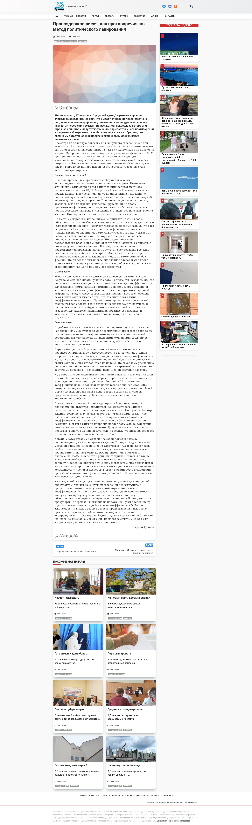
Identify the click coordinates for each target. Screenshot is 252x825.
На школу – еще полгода (123, 765)
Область (109, 16)
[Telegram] (66, 108)
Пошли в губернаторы (69, 709)
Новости (81, 16)
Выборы (59, 618)
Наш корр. (76, 37)
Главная (68, 16)
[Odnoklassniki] (62, 108)
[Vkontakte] (57, 108)
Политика (83, 41)
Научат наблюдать (67, 597)
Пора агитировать (119, 653)
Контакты (169, 16)
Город (95, 16)
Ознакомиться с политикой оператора (173, 821)
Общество (139, 16)
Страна (124, 16)
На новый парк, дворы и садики (128, 597)
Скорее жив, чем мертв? (71, 765)
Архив (154, 16)
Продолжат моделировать (125, 709)
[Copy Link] (76, 108)
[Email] (71, 108)
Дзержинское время (69, 41)
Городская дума (115, 618)
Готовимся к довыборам (71, 653)
